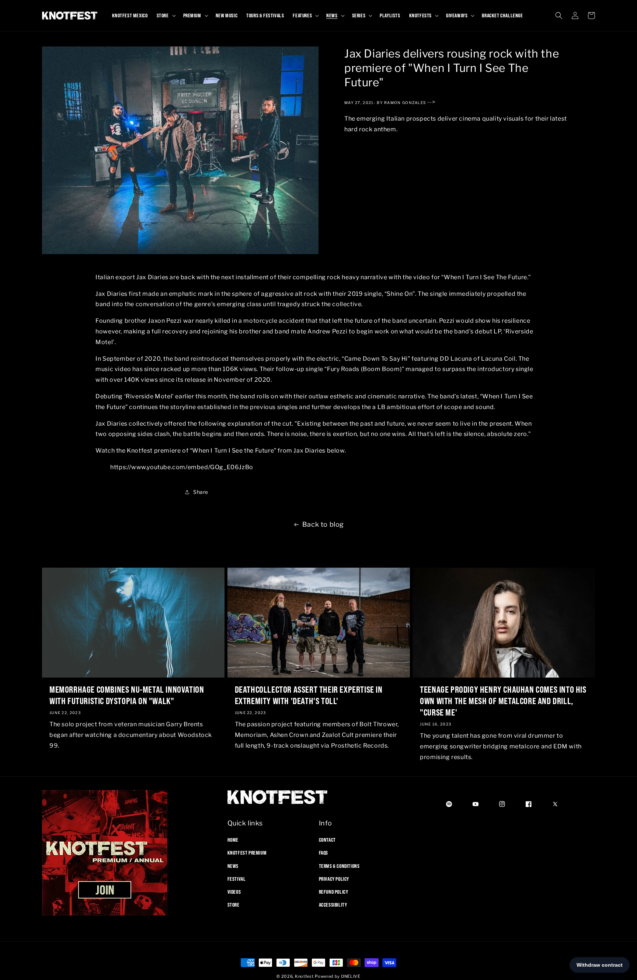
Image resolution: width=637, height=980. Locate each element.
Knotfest (304, 976)
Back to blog (323, 524)
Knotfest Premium (247, 853)
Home (233, 840)
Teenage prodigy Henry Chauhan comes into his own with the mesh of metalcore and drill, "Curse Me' (503, 700)
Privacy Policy (334, 879)
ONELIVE (351, 976)
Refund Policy (333, 892)
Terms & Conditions (339, 866)
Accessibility (333, 905)
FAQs (323, 853)
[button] (165, 15)
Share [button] (200, 492)
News (233, 866)
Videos (234, 892)
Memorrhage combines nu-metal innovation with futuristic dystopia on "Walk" (126, 695)
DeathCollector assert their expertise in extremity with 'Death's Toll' (309, 695)
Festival (236, 879)
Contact (327, 840)
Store (233, 905)
